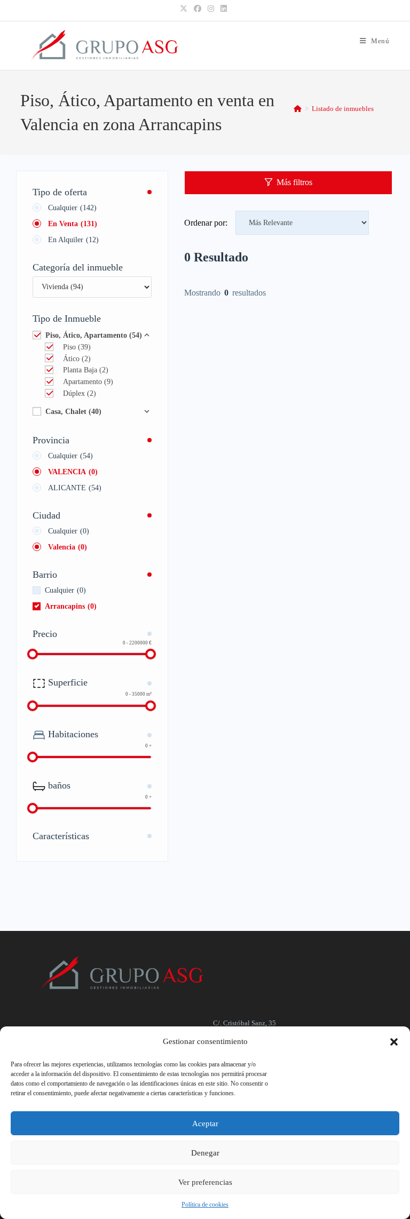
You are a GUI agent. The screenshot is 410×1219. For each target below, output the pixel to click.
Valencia (67, 547)
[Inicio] (298, 109)
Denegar (205, 1153)
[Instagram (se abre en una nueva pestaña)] (210, 9)
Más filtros (294, 182)
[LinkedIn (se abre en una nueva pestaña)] (223, 9)
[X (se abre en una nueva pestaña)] (185, 9)
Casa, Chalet (73, 412)
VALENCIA (73, 472)
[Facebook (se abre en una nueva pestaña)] (197, 9)
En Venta (72, 224)
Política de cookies (205, 1204)
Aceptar (205, 1123)
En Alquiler (73, 240)
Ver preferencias (205, 1182)
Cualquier (72, 208)
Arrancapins (71, 606)
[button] (394, 1042)
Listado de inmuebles (343, 109)
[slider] (32, 654)
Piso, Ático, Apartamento (93, 335)
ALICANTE (74, 488)
